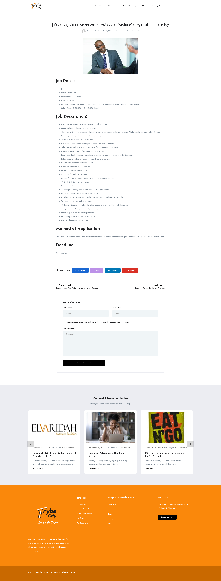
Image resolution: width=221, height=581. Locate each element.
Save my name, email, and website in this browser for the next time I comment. (98, 322)
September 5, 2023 (105, 31)
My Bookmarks (82, 523)
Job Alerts (80, 518)
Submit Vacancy (129, 5)
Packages (111, 518)
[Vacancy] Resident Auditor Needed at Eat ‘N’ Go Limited (165, 454)
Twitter (97, 270)
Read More (37, 468)
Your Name (67, 307)
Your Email (116, 307)
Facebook (81, 270)
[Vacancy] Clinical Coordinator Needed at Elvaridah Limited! (54, 454)
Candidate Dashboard (85, 513)
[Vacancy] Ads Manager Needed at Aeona (107, 454)
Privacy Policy (158, 5)
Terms (110, 514)
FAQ (109, 523)
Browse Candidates (84, 509)
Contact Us (112, 5)
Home (86, 5)
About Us (98, 5)
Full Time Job (121, 31)
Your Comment (69, 328)
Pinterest (131, 270)
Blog (144, 5)
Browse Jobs (81, 504)
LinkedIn (113, 270)
